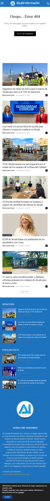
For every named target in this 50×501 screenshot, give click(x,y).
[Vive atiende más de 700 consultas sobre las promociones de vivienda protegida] (9, 358)
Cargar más (24, 292)
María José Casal (8, 95)
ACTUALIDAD (7, 85)
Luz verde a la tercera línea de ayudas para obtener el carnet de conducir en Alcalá (22, 128)
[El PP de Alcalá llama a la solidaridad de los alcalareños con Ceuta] (25, 225)
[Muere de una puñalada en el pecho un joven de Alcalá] (9, 371)
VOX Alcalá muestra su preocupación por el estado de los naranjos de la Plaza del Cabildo (24, 166)
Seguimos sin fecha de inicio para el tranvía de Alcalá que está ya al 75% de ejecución (24, 90)
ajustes (21, 492)
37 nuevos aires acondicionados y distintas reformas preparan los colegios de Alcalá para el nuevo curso (24, 280)
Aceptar (7, 497)
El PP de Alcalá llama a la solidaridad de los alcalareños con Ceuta (23, 241)
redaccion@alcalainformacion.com (15, 474)
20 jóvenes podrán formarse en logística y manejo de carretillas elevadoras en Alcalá (22, 203)
